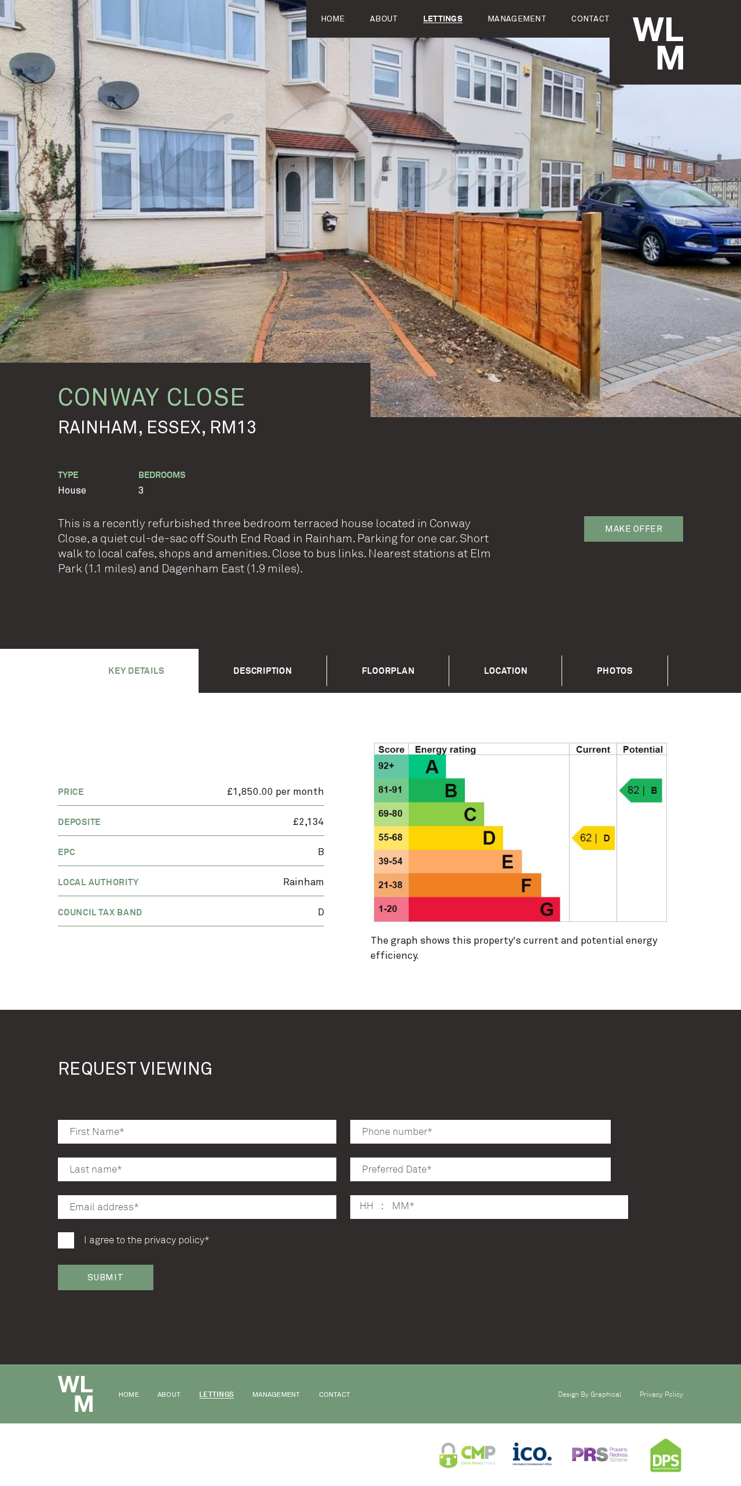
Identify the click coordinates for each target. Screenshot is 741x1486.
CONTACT (590, 18)
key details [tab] (136, 670)
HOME (333, 18)
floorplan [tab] (388, 670)
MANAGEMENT (516, 18)
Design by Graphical (589, 1394)
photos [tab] (615, 670)
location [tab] (505, 670)
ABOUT (384, 18)
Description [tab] (262, 670)
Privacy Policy (661, 1394)
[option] (526, 834)
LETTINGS (443, 18)
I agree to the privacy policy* (147, 1240)
